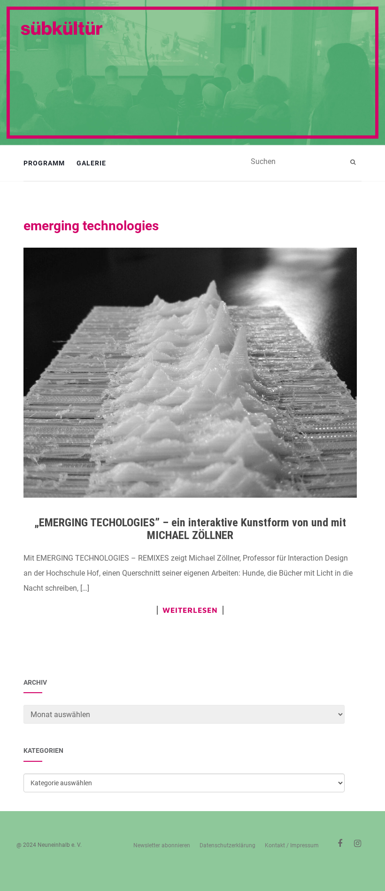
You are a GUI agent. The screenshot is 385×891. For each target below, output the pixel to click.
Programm (44, 163)
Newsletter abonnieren (161, 845)
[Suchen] (354, 162)
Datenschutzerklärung (227, 845)
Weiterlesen (190, 610)
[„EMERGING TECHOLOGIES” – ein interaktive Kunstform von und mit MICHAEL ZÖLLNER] (190, 373)
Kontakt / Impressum (292, 845)
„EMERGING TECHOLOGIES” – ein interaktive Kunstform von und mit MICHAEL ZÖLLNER (190, 528)
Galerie (91, 163)
